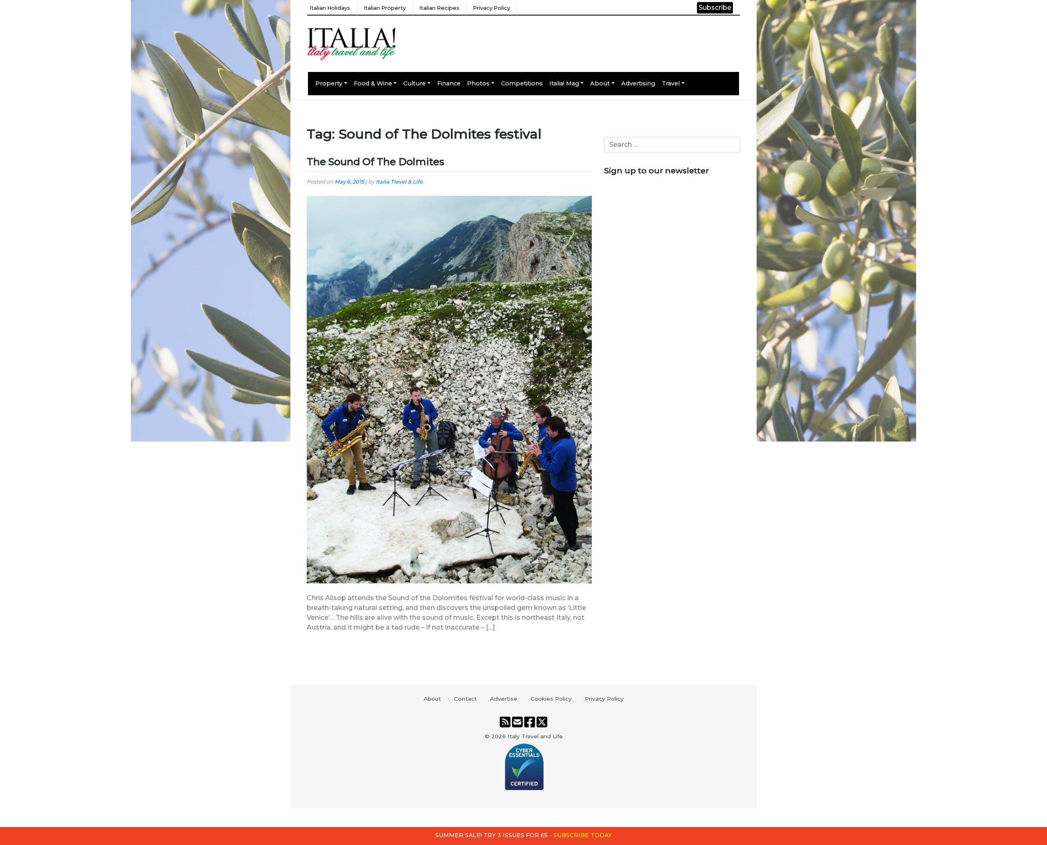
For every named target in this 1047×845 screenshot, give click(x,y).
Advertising (638, 83)
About (600, 83)
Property (328, 83)
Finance (449, 83)
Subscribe (715, 7)
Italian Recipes (439, 8)
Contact (465, 698)
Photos (478, 83)
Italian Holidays (330, 8)
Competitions (522, 83)
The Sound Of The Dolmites (375, 162)
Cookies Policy (551, 698)
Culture (414, 83)
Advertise (503, 698)
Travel (671, 83)
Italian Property (385, 8)
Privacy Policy (491, 8)
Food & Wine (373, 83)
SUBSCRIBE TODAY (582, 835)
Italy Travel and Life (535, 736)
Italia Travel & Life (399, 182)
